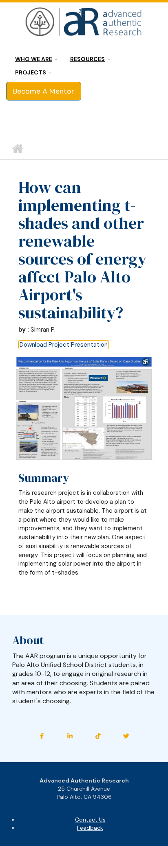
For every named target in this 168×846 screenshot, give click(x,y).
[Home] (84, 22)
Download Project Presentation (64, 345)
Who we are (33, 59)
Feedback (90, 827)
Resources (87, 59)
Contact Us (90, 819)
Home (17, 149)
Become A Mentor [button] (43, 91)
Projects (30, 72)
